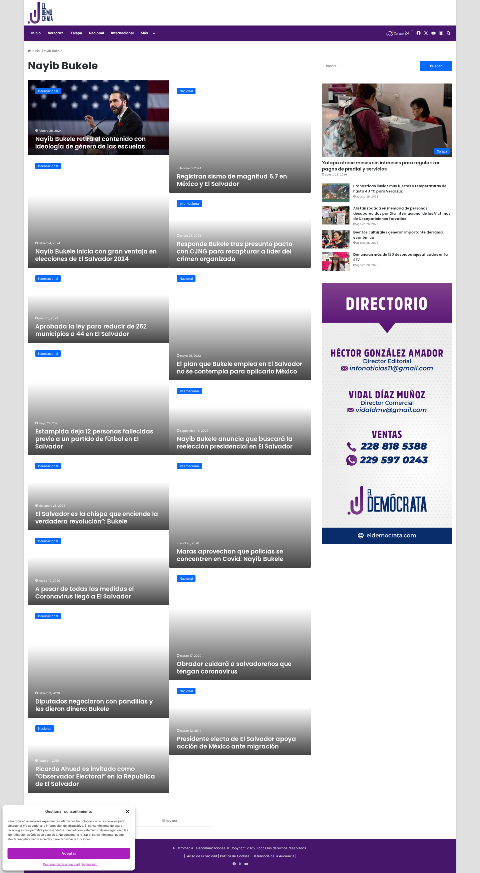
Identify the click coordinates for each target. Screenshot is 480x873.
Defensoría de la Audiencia (273, 856)
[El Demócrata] (40, 12)
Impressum (89, 864)
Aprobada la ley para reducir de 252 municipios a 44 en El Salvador (91, 330)
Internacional (122, 33)
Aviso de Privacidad (202, 856)
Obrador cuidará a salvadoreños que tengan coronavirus (234, 668)
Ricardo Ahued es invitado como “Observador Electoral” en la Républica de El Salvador (95, 776)
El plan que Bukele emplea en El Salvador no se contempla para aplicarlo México (239, 368)
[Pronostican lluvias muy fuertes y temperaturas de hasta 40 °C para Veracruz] (336, 193)
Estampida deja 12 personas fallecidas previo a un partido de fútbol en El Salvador (94, 438)
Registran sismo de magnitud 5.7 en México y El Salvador (232, 180)
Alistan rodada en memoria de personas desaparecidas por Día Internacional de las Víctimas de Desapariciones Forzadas (401, 213)
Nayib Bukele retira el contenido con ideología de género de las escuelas (90, 142)
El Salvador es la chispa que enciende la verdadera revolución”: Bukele (96, 518)
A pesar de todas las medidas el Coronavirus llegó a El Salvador (84, 592)
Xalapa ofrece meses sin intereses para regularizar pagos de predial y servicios (381, 166)
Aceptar (69, 853)
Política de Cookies (235, 856)
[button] (127, 811)
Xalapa (76, 33)
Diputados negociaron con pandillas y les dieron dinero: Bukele (94, 705)
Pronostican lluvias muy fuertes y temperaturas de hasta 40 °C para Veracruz (399, 189)
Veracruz (55, 33)
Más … (146, 33)
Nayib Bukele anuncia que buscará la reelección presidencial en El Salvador (234, 442)
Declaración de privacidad (61, 864)
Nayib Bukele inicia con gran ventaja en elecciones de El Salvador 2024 (96, 255)
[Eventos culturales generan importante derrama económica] (336, 239)
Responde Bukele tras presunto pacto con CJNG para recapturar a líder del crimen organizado (234, 251)
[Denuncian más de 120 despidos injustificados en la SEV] (336, 261)
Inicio (36, 33)
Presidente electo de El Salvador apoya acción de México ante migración (236, 742)
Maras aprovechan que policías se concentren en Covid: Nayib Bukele (230, 555)
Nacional (96, 33)
